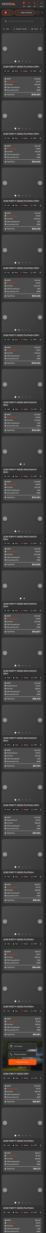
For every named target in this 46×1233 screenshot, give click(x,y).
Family (36, 29)
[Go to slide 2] (19, 61)
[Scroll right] (42, 13)
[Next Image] (40, 49)
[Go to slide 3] (22, 61)
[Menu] (41, 3)
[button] (24, 4)
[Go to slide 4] (26, 61)
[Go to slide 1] (15, 61)
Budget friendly (21, 29)
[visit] (24, 3)
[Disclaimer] (5, 79)
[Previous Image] (5, 49)
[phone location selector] (34, 3)
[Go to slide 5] (29, 61)
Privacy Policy (22, 1067)
